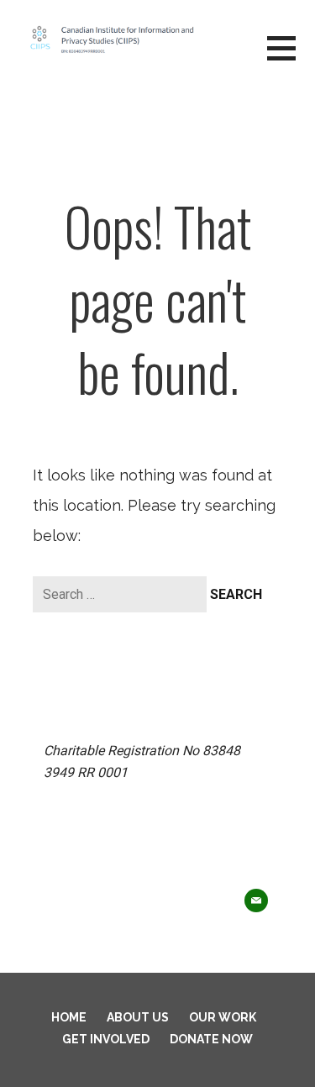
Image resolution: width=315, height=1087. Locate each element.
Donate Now (211, 1039)
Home (69, 1017)
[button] (291, 58)
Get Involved (106, 1039)
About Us (138, 1017)
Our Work (222, 1017)
